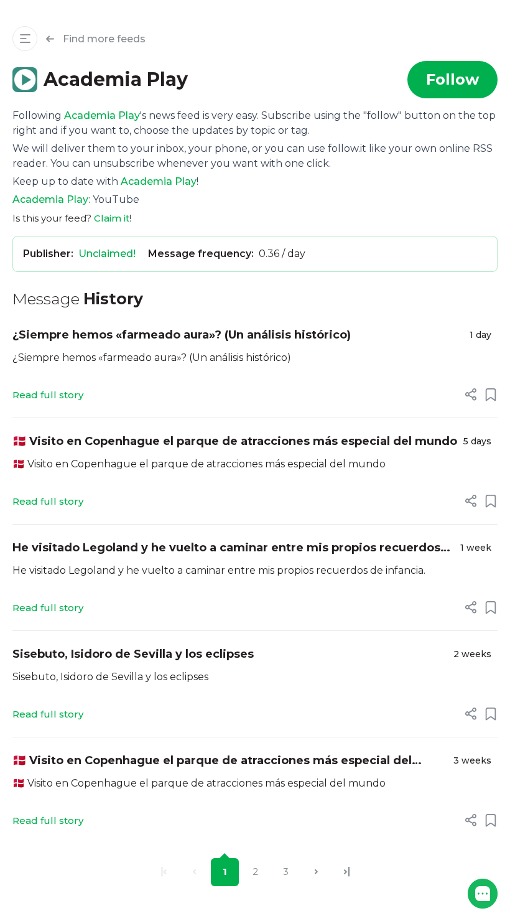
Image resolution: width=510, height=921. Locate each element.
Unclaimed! (107, 253)
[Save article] (491, 394)
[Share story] (471, 394)
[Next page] (316, 872)
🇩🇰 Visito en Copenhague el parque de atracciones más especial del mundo (234, 441)
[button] (483, 894)
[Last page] (347, 872)
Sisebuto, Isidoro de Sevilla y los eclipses (133, 654)
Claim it (111, 218)
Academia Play (102, 115)
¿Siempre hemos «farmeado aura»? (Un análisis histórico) (181, 335)
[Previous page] (194, 872)
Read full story (47, 395)
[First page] (164, 872)
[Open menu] (24, 38)
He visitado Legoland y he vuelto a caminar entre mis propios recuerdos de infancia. (226, 548)
